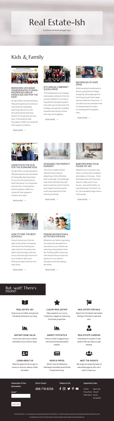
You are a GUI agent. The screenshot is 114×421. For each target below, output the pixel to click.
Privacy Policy (88, 392)
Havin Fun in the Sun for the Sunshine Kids (24, 166)
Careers (86, 389)
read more (18, 130)
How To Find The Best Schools (23, 235)
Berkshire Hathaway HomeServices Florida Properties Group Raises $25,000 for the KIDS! (24, 92)
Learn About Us (25, 360)
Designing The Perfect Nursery (57, 165)
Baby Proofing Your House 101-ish (87, 165)
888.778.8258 (44, 389)
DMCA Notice (88, 395)
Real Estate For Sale (89, 309)
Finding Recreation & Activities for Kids (56, 235)
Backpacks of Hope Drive (87, 83)
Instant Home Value (25, 335)
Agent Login (96, 389)
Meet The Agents (89, 360)
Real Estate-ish (24, 309)
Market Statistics (57, 335)
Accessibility (97, 398)
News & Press (57, 360)
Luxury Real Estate (56, 309)
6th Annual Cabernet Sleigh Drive (56, 88)
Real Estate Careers (89, 335)
